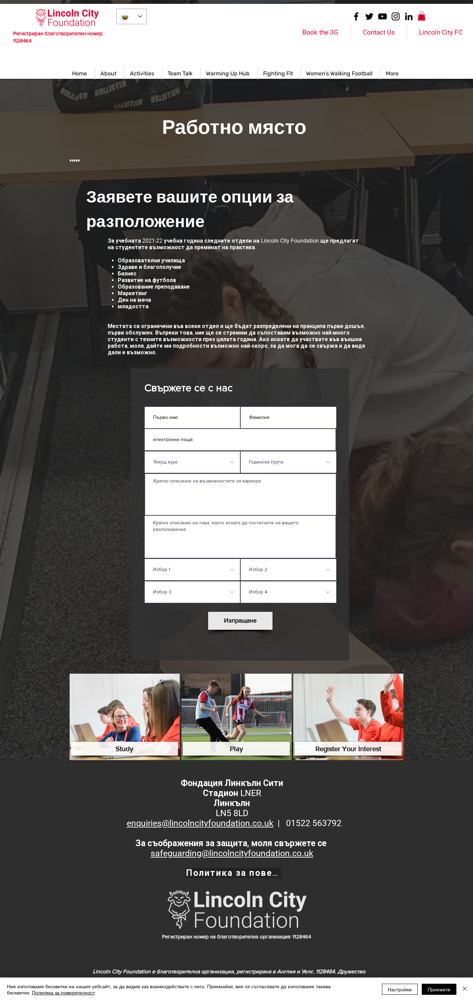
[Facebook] (356, 16)
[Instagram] (395, 16)
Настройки (400, 989)
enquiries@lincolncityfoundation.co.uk (200, 823)
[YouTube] (382, 16)
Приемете (439, 989)
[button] (422, 15)
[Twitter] (369, 16)
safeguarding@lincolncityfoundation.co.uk (232, 853)
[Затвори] (465, 989)
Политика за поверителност (63, 992)
